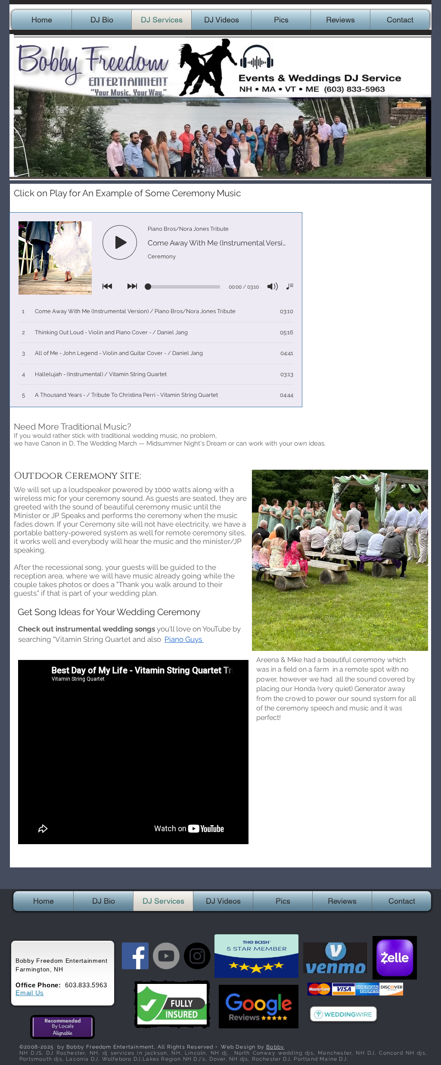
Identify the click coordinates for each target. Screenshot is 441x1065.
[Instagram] (197, 955)
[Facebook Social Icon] (135, 955)
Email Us (30, 992)
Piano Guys (184, 639)
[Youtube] (166, 955)
